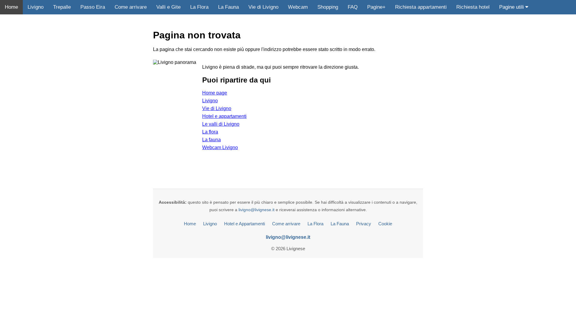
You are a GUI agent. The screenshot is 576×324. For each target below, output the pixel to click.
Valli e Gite (168, 7)
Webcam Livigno (220, 147)
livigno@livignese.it (256, 209)
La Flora (199, 7)
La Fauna (228, 7)
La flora (210, 131)
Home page (214, 92)
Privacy (363, 223)
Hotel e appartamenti (224, 116)
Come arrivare (131, 7)
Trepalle (62, 7)
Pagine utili (512, 7)
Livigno (36, 7)
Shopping (327, 7)
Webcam (298, 7)
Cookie (385, 223)
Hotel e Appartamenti (244, 223)
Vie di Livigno (263, 7)
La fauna (211, 139)
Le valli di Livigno (220, 124)
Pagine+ (376, 7)
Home (11, 7)
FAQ (353, 7)
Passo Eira (92, 7)
